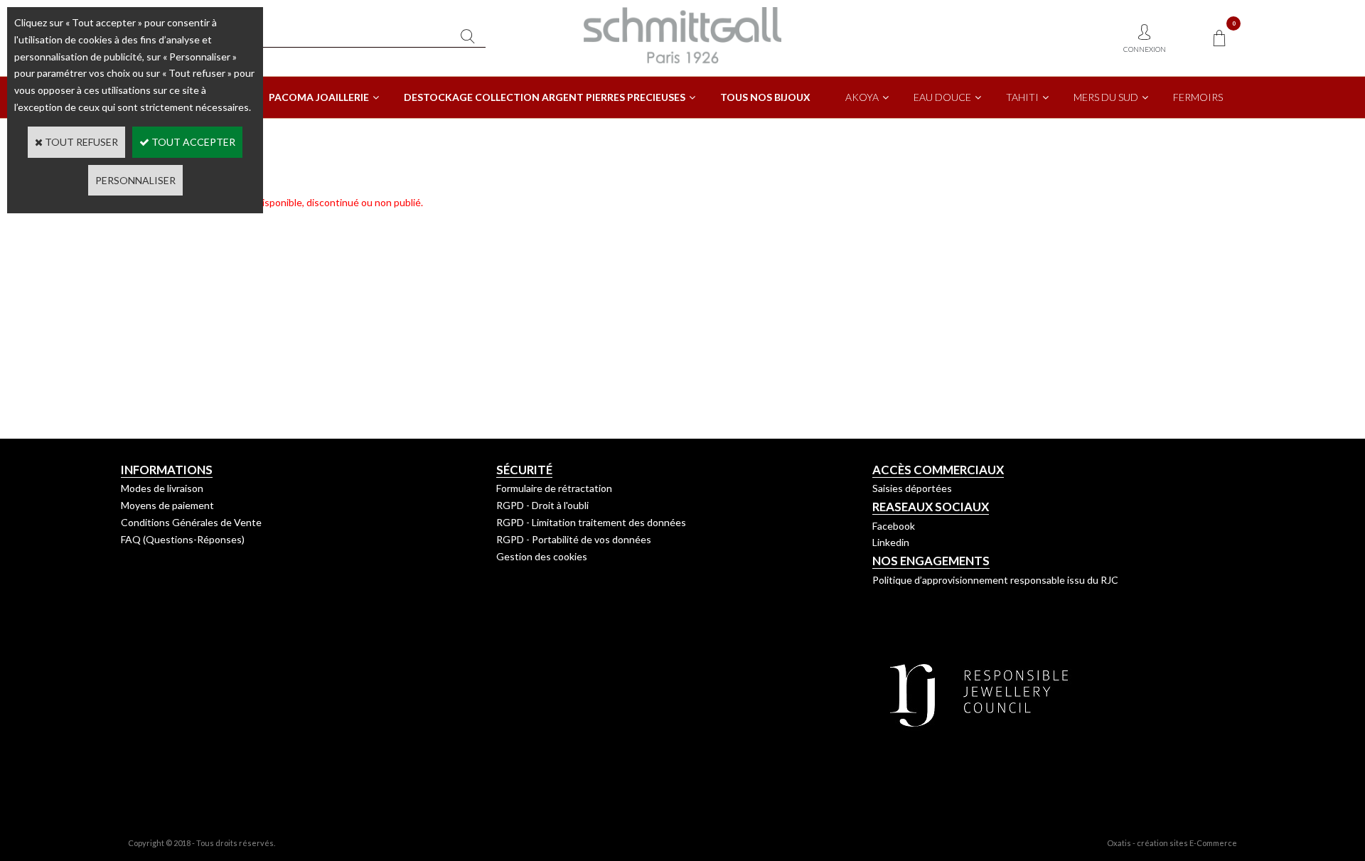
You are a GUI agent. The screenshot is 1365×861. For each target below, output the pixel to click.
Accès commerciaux (938, 469)
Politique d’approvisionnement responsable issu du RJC (995, 580)
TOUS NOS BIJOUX (765, 97)
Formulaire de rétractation (554, 488)
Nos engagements (931, 560)
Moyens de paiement (167, 505)
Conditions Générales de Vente (191, 522)
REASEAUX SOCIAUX (930, 506)
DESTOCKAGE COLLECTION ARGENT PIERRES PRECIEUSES (544, 97)
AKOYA (862, 97)
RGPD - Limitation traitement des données (591, 522)
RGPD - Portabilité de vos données (573, 539)
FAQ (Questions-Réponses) (183, 539)
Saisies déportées (912, 488)
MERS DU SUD (1106, 97)
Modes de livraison (162, 488)
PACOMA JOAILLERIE (319, 97)
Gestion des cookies (541, 556)
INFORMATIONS (167, 469)
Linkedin (890, 542)
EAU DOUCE (942, 97)
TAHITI (1022, 97)
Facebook (893, 526)
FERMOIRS (1198, 97)
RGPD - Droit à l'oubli (542, 505)
